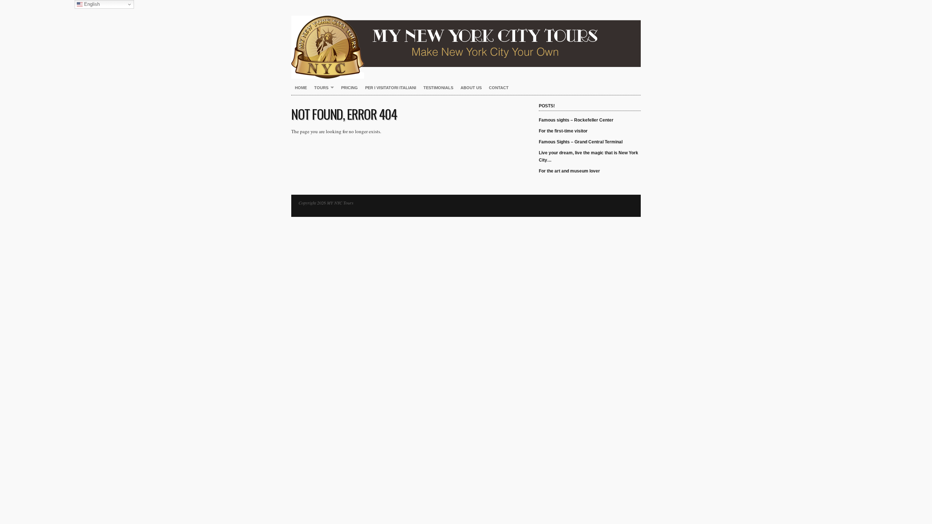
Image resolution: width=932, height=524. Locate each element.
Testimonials (438, 88)
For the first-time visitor (563, 131)
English (91, 4)
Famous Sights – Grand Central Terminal (581, 141)
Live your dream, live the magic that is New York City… (588, 156)
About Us (471, 88)
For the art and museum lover (569, 171)
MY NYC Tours (466, 39)
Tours (319, 88)
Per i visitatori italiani (390, 88)
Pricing (349, 88)
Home (301, 88)
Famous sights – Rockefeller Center (576, 120)
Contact (499, 88)
